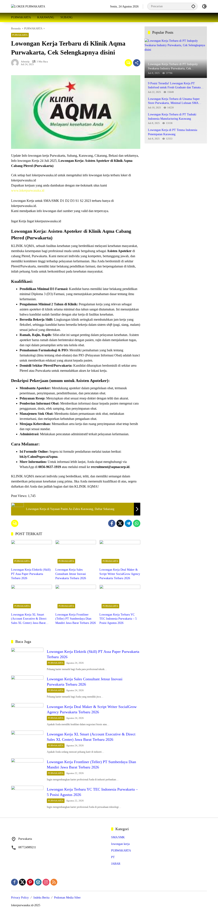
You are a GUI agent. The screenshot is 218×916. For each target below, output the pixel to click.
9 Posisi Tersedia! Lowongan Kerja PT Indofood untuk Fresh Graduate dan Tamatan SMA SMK (175, 86)
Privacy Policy (20, 897)
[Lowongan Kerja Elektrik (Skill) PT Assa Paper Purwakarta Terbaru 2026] (31, 553)
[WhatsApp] (136, 523)
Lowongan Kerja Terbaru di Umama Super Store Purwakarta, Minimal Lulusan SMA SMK (174, 101)
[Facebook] (111, 523)
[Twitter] (120, 523)
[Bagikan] (136, 62)
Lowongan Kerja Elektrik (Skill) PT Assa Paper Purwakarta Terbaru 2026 (31, 574)
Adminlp (25, 61)
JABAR (115, 863)
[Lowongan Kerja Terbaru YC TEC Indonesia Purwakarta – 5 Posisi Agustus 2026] (119, 597)
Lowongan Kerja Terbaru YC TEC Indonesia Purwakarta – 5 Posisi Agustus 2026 (118, 619)
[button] (193, 6)
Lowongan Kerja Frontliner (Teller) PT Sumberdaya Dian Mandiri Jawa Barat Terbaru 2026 (75, 619)
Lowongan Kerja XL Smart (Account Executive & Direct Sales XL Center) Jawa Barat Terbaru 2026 (28, 619)
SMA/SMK (118, 837)
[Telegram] (128, 523)
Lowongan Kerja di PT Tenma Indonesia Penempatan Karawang (172, 132)
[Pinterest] (30, 882)
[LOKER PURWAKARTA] (28, 6)
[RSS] (53, 882)
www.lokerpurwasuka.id (27, 190)
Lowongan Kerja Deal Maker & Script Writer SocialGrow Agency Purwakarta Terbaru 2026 (119, 574)
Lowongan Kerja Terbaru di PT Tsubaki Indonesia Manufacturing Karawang (172, 116)
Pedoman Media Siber (67, 897)
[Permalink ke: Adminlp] (16, 63)
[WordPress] (38, 882)
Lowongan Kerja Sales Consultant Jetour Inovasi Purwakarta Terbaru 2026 (70, 574)
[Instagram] (46, 882)
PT (113, 857)
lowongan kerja (120, 844)
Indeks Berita (41, 897)
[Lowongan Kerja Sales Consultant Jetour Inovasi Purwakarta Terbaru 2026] (75, 553)
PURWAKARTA (20, 35)
